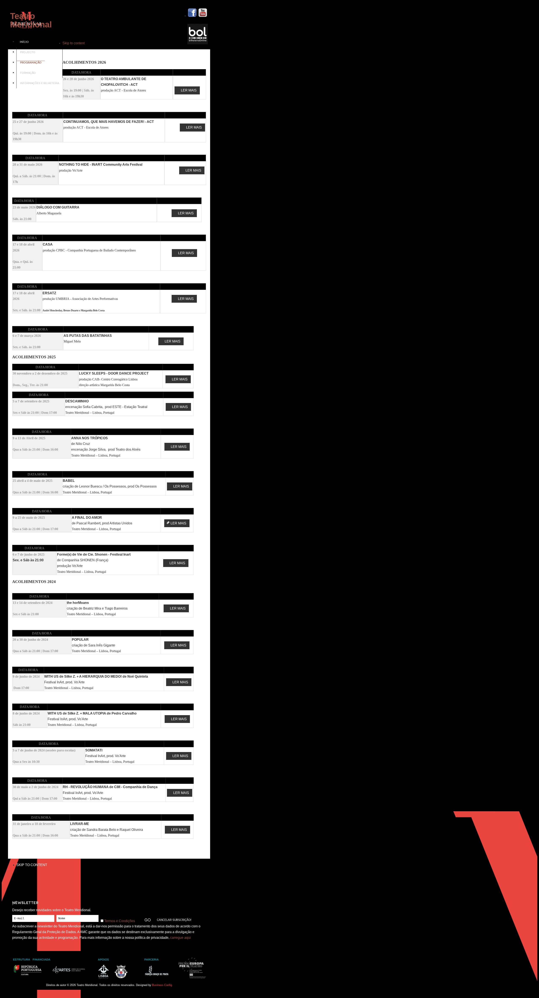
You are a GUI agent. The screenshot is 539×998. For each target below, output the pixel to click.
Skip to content (74, 43)
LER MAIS (189, 90)
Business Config (162, 985)
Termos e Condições (119, 921)
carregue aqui (180, 937)
